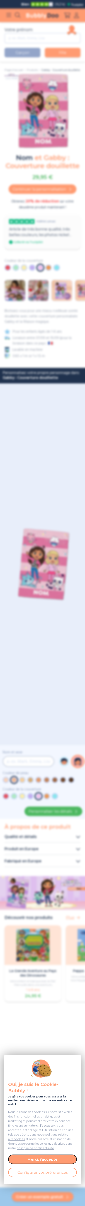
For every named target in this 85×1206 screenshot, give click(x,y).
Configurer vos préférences (42, 1172)
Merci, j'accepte (42, 1159)
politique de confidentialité (35, 1148)
